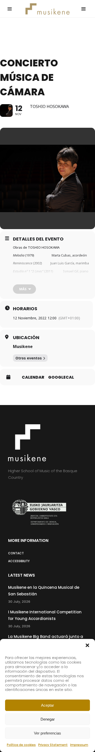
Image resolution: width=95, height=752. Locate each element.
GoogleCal (61, 377)
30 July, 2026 (19, 601)
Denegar (48, 719)
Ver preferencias (47, 733)
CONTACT (16, 553)
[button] (87, 645)
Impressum (79, 745)
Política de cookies (21, 745)
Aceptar (47, 705)
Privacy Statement (53, 745)
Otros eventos (28, 358)
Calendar (33, 377)
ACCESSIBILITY (19, 561)
